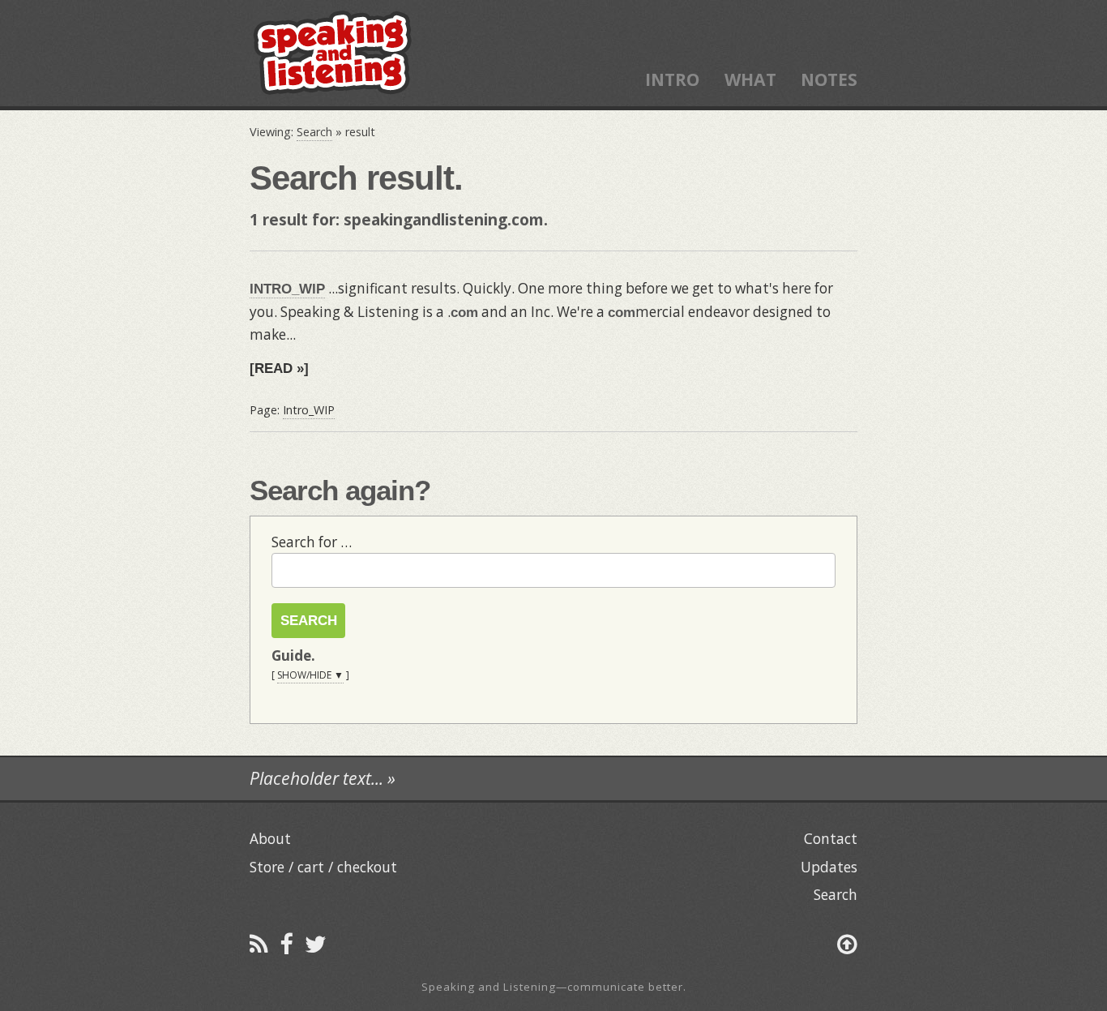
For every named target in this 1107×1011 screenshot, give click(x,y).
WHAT (750, 79)
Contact (830, 838)
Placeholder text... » (322, 778)
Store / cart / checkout (323, 866)
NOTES (829, 79)
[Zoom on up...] (847, 943)
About (270, 838)
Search (314, 131)
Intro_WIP (309, 410)
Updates (829, 866)
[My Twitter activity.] (316, 943)
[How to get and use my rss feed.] (259, 943)
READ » (279, 368)
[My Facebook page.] (286, 943)
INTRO (672, 79)
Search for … (311, 542)
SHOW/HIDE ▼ (310, 675)
